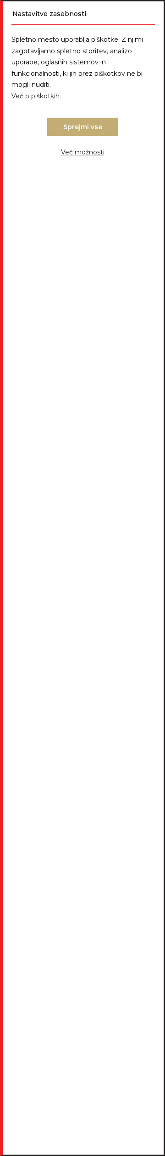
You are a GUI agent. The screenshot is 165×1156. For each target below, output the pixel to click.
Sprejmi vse (82, 127)
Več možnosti (82, 152)
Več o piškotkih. (36, 96)
